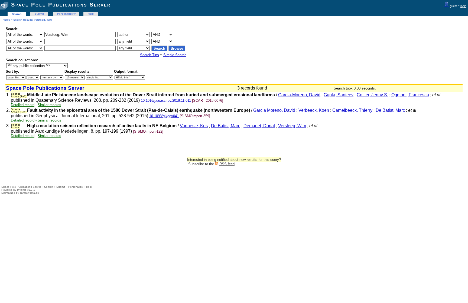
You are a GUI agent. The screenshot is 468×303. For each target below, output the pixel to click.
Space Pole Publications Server (61, 5)
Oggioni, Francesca (410, 95)
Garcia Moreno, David (274, 110)
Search (16, 13)
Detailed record (22, 105)
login (463, 6)
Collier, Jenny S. (372, 95)
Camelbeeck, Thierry (352, 110)
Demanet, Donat (259, 125)
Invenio (21, 189)
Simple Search (174, 55)
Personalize (65, 13)
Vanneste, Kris (194, 125)
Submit (39, 13)
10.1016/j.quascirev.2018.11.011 (166, 100)
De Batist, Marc (390, 110)
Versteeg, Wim (292, 125)
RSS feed (227, 164)
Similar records (49, 105)
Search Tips (149, 55)
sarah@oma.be (29, 192)
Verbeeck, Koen (313, 110)
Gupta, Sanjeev (338, 95)
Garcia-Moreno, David (299, 95)
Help (91, 13)
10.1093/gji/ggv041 (164, 116)
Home (6, 19)
